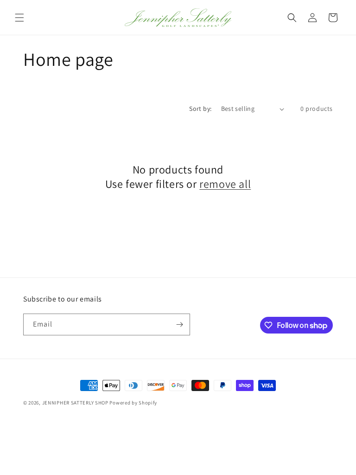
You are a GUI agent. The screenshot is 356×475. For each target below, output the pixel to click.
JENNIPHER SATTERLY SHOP (75, 402)
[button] (19, 17)
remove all (225, 184)
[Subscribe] (179, 324)
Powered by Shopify (133, 402)
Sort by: (200, 108)
